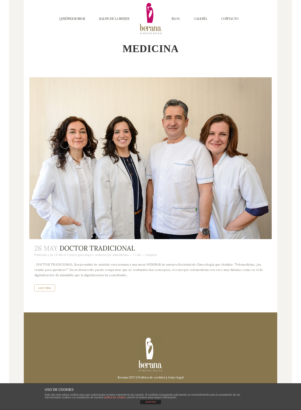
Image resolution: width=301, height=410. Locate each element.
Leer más (44, 287)
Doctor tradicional (97, 248)
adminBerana (120, 255)
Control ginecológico (80, 255)
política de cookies (115, 397)
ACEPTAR (150, 402)
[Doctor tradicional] (150, 158)
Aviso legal (176, 377)
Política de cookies (151, 377)
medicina (100, 255)
